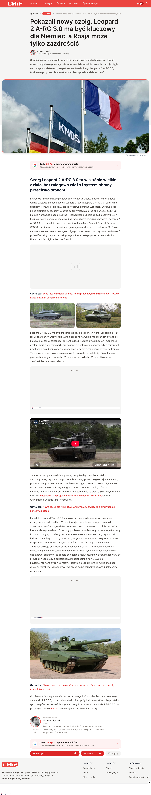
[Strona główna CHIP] (15, 3)
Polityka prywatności (139, 777)
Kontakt (132, 772)
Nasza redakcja (136, 768)
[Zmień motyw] (140, 3)
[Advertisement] (75, 389)
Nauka (75, 3)
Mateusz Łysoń (43, 51)
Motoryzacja (89, 777)
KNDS (54, 708)
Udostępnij (39, 753)
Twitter (88, 753)
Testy (47, 3)
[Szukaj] (147, 4)
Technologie (89, 768)
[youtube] (35, 732)
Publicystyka (91, 3)
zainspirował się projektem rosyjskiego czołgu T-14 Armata (70, 495)
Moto (62, 3)
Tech (35, 3)
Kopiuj (115, 753)
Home (35, 14)
